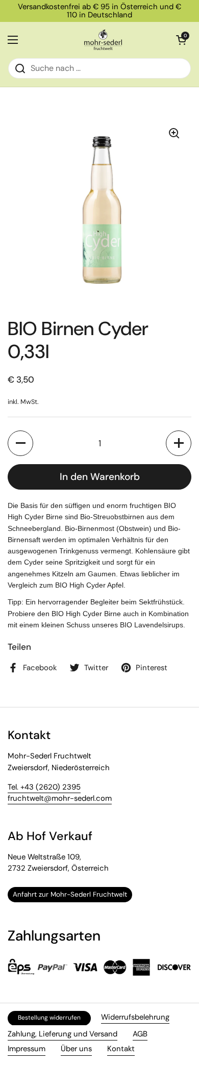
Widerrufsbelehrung (135, 1017)
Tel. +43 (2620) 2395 (44, 787)
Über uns (76, 1049)
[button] (20, 443)
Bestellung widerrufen (49, 1017)
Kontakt (121, 1049)
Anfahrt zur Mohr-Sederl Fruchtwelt (70, 894)
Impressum (26, 1049)
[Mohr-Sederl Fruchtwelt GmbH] (103, 40)
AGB (140, 1034)
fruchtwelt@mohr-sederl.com (60, 798)
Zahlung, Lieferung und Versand (62, 1034)
